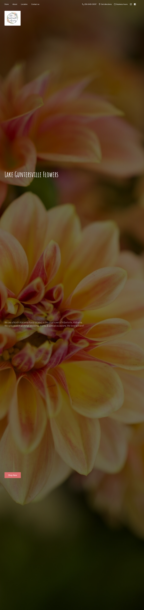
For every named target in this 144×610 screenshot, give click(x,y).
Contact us (35, 4)
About (14, 4)
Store (6, 4)
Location (24, 4)
